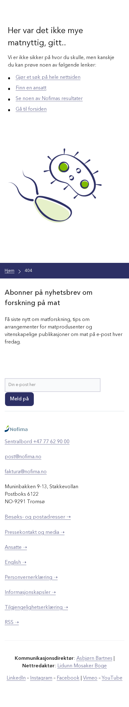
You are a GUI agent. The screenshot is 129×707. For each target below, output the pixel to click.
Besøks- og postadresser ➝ (38, 517)
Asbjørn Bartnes (94, 658)
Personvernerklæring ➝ (31, 577)
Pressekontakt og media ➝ (34, 532)
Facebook (68, 678)
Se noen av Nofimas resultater (49, 98)
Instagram (41, 678)
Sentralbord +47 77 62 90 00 (37, 441)
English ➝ (15, 562)
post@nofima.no (23, 456)
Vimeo (90, 678)
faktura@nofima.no (26, 471)
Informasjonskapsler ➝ (30, 592)
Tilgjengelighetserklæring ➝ (36, 607)
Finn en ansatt (31, 88)
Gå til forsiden (31, 109)
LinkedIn (16, 678)
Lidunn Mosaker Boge (82, 666)
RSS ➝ (12, 622)
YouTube (112, 678)
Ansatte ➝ (16, 547)
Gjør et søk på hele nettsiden (48, 77)
